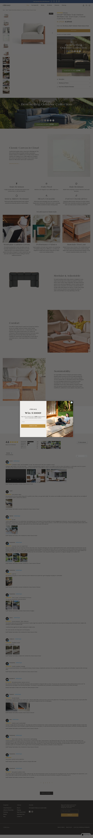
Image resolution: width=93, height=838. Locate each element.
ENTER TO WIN (33, 425)
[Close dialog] (72, 402)
